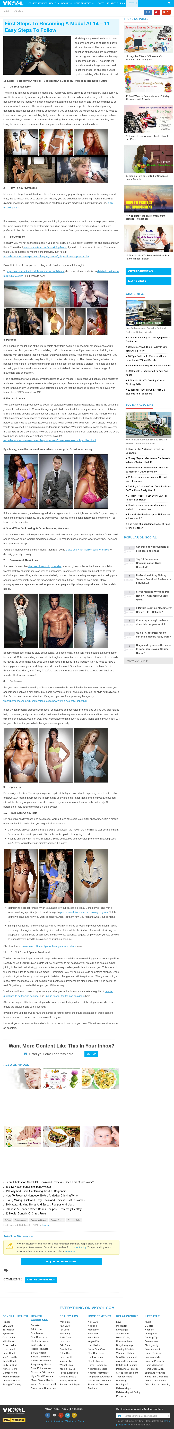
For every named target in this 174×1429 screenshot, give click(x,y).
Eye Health (8, 1333)
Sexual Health (38, 1352)
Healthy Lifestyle (125, 1349)
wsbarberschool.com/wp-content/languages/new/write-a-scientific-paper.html (45, 700)
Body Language (124, 1345)
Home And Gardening (156, 1376)
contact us (70, 1251)
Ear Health (8, 1329)
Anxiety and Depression (43, 1388)
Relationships (114, 3)
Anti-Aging (65, 1333)
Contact (82, 1421)
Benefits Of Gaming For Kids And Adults (149, 365)
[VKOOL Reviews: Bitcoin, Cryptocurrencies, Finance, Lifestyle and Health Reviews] (15, 3)
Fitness (6, 1321)
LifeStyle (132, 3)
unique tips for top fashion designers (65, 995)
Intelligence (151, 1333)
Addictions (36, 1329)
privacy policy (123, 1424)
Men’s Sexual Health (42, 1380)
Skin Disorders (39, 1337)
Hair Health (94, 1345)
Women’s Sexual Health (44, 1384)
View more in (136, 660)
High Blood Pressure (42, 1376)
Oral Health (9, 1337)
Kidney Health (10, 1368)
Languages (122, 1329)
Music (148, 1321)
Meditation (93, 1329)
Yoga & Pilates (67, 1368)
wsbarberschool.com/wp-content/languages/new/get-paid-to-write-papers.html (46, 256)
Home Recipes (153, 1353)
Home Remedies (83, 3)
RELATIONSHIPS (127, 1316)
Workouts (64, 1321)
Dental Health (10, 1361)
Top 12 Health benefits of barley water (28, 1186)
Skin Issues (37, 1333)
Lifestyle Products (154, 1361)
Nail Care (93, 1321)
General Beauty (57, 1220)
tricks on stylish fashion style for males (87, 549)
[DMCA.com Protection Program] (14, 1420)
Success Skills (74, 1220)
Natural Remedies (97, 1368)
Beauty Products (68, 1380)
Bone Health (9, 1345)
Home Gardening (154, 1365)
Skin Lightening (96, 1361)
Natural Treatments (98, 1372)
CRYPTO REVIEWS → (142, 271)
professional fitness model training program (84, 912)
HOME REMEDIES (99, 1316)
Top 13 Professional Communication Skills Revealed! (148, 563)
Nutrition (92, 1325)
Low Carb (8, 1325)
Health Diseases (39, 1341)
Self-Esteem (122, 1333)
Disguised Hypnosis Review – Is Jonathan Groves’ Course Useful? (153, 649)
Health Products (39, 1348)
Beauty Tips (65, 1349)
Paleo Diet (65, 1353)
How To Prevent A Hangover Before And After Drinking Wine (42, 1195)
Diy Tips (149, 1325)
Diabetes (35, 1325)
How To (99, 3)
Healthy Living (95, 1357)
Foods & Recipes (68, 1372)
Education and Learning (157, 1384)
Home (6, 10)
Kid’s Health (9, 1341)
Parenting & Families (127, 1368)
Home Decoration (154, 1368)
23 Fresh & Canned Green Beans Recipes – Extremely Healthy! (44, 1209)
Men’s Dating (123, 1337)
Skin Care (64, 1345)
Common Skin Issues (42, 1372)
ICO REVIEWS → (139, 280)
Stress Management (127, 1372)
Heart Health (9, 1353)
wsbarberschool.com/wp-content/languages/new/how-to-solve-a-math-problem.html (49, 440)
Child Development (126, 1357)
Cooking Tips (152, 1337)
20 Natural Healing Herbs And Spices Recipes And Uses (40, 1204)
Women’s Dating (125, 1353)
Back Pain (93, 1333)
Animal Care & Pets (155, 1380)
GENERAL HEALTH (15, 1316)
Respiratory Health (41, 1364)
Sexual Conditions (40, 1356)
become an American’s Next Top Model (45, 247)
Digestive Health (11, 1380)
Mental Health (10, 1372)
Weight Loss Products (99, 1380)
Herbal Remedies (97, 1365)
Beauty (65, 3)
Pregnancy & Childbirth (100, 1376)
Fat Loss (64, 1329)
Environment (151, 1341)
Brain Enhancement (41, 1368)
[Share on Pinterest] (157, 12)
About (49, 1421)
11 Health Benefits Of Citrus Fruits (26, 1213)
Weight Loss (66, 1365)
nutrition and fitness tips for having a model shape (49, 946)
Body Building (10, 1365)
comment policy (78, 1247)
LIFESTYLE (152, 1316)
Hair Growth (65, 1357)
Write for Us (70, 1421)
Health (53, 3)
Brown (45, 1225)
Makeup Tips (66, 1361)
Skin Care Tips (95, 1353)
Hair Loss (64, 1341)
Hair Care (64, 1325)
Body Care (65, 1337)
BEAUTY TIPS (68, 1316)
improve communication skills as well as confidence (35, 271)
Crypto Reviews (38, 3)
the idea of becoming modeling (45, 566)
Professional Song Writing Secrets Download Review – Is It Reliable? (153, 579)
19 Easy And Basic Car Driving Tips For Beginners (36, 1191)
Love (118, 1321)
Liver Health (9, 1349)
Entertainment (20, 1220)
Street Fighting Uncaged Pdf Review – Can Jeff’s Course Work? (152, 595)
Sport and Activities (155, 1372)
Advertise (58, 1421)
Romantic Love (124, 1341)
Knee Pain (93, 1337)
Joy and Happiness (126, 1361)
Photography (152, 1345)
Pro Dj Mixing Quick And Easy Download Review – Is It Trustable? (45, 1200)
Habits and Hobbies (126, 1365)
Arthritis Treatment (41, 1360)
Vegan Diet (94, 1341)
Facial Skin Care (97, 1349)
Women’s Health (11, 1376)
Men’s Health (10, 1357)
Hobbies (149, 1329)
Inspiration (121, 1325)
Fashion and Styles (38, 1220)
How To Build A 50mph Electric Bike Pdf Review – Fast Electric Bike (147, 441)
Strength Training (12, 1384)
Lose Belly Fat (38, 1345)
